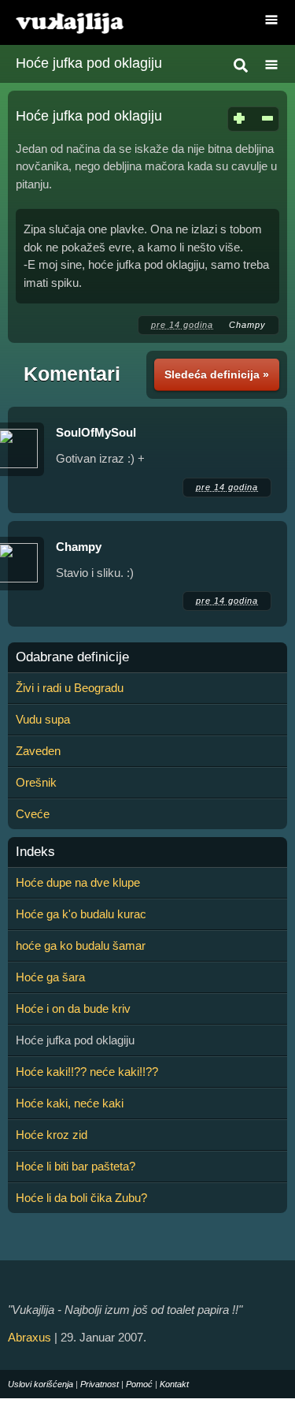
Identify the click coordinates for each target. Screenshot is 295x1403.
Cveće (33, 814)
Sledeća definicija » (216, 374)
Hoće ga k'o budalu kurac (81, 914)
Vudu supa (43, 719)
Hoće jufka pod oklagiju (89, 63)
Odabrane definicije (72, 657)
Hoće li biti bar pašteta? (75, 1166)
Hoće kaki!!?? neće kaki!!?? (87, 1071)
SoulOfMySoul (96, 432)
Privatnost (99, 1384)
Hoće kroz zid (51, 1134)
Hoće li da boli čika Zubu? (81, 1197)
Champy (247, 324)
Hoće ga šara (50, 977)
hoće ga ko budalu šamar (81, 945)
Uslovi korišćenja (40, 1384)
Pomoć (139, 1384)
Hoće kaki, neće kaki (70, 1103)
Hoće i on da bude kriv (73, 1008)
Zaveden (38, 750)
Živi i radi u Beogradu (70, 687)
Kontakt (174, 1384)
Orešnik (36, 782)
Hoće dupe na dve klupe (78, 882)
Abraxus (29, 1337)
